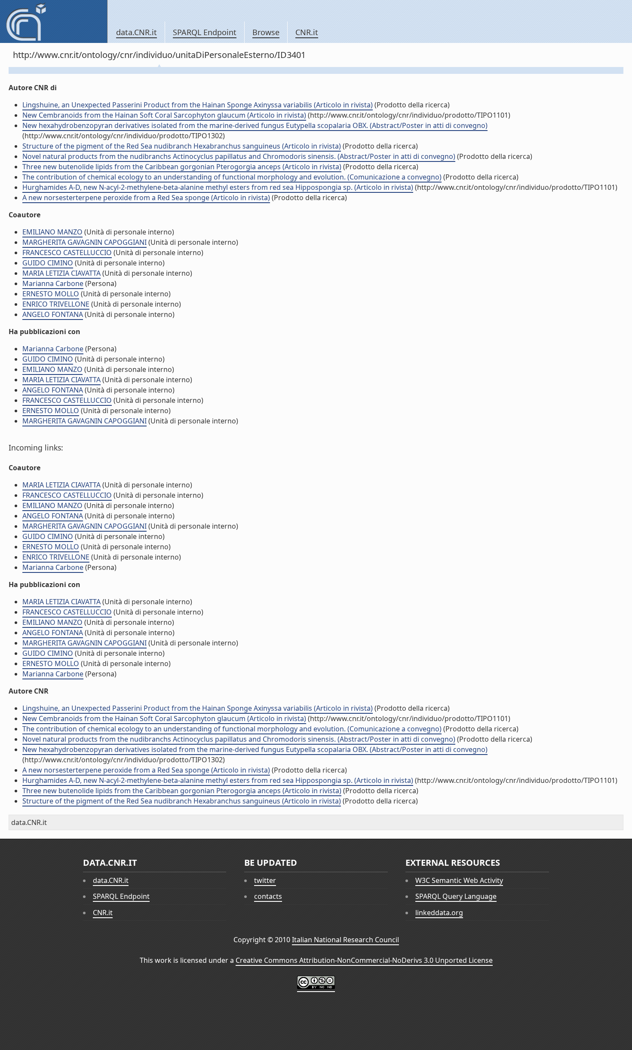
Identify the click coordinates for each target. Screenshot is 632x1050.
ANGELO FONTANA (52, 314)
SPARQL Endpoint (204, 32)
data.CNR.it (136, 32)
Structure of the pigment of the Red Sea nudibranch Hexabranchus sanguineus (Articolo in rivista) (181, 146)
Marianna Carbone (52, 283)
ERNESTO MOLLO (50, 293)
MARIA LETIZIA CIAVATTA (61, 273)
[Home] (53, 21)
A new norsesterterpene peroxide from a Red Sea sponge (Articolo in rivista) (146, 197)
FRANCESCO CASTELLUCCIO (67, 252)
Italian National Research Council (345, 939)
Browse (265, 32)
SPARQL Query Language (456, 896)
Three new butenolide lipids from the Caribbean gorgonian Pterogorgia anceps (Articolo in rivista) (181, 166)
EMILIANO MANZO (52, 232)
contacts (268, 896)
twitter (265, 880)
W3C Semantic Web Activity (459, 880)
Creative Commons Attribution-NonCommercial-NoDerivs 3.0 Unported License (364, 960)
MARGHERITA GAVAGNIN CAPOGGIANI (84, 242)
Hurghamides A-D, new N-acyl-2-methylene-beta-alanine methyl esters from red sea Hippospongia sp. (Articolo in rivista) (217, 187)
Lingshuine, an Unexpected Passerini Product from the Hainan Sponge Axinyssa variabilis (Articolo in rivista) (197, 105)
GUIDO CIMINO (47, 263)
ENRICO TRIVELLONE (55, 304)
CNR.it (306, 32)
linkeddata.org (439, 912)
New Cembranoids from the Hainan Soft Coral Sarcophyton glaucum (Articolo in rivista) (164, 115)
